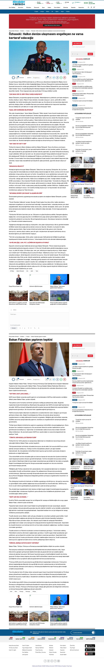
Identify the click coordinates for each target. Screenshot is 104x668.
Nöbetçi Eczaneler (27, 650)
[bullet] (31, 328)
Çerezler (52, 666)
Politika (68, 11)
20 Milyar (12, 271)
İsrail (11, 591)
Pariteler (70, 638)
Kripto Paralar (90, 638)
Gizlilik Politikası (46, 666)
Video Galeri (63, 647)
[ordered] (28, 328)
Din (52, 11)
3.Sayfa (36, 11)
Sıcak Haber (63, 654)
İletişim (40, 666)
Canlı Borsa (38, 645)
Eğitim (56, 11)
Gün (27, 271)
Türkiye (34, 591)
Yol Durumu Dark (13, 647)
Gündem (28, 7)
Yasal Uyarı (69, 666)
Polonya (21, 591)
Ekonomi (36, 7)
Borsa (11, 638)
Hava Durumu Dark (14, 645)
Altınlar (51, 645)
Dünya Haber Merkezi (14, 30)
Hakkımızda (35, 666)
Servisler (20, 7)
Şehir (32, 271)
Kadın (49, 7)
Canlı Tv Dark (25, 645)
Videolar (65, 7)
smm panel (25, 654)
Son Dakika (12, 7)
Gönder (14, 328)
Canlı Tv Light (12, 650)
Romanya (28, 591)
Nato (16, 591)
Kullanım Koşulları (62, 666)
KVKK (56, 666)
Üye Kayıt (72, 647)
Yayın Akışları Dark (27, 647)
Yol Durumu (79, 638)
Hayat (62, 11)
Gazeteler (81, 7)
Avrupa (42, 11)
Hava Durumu (41, 638)
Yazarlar (73, 7)
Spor (43, 7)
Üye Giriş (72, 645)
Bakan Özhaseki (20, 271)
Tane (37, 271)
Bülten (47, 11)
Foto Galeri (57, 7)
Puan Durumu (52, 638)
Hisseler (61, 638)
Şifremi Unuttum (74, 650)
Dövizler (51, 647)
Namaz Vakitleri (20, 638)
